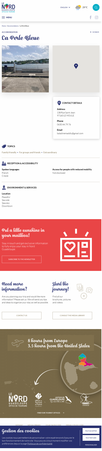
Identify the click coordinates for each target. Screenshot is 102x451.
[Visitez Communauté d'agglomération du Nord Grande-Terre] (85, 400)
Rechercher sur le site (96, 7)
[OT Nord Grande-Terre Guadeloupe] (8, 7)
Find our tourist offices (48, 413)
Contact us (21, 315)
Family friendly (9, 152)
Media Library (34, 425)
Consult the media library (72, 315)
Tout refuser (91, 438)
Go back (95, 32)
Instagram (97, 17)
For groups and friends (30, 152)
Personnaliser (91, 445)
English (64, 7)
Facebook (91, 17)
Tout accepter (91, 431)
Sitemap (19, 425)
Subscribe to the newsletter (21, 259)
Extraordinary (50, 152)
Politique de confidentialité (39, 443)
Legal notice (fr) (53, 425)
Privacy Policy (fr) (74, 425)
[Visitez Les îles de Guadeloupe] (61, 400)
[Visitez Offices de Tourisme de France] (38, 400)
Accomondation (10, 32)
